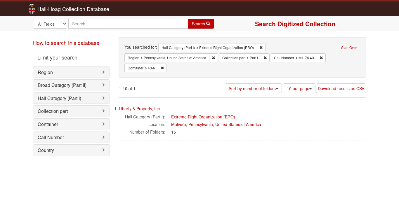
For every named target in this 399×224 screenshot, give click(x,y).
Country (46, 150)
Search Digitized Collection (295, 23)
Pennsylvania (200, 124)
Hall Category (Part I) (59, 98)
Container (48, 124)
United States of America (238, 124)
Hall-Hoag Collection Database (54, 9)
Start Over (349, 47)
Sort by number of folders (252, 88)
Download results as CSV (341, 88)
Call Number (51, 137)
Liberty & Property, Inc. (140, 108)
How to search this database (66, 42)
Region (45, 72)
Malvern (178, 124)
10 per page (298, 88)
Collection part (53, 111)
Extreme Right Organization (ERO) (203, 117)
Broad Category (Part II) (62, 85)
